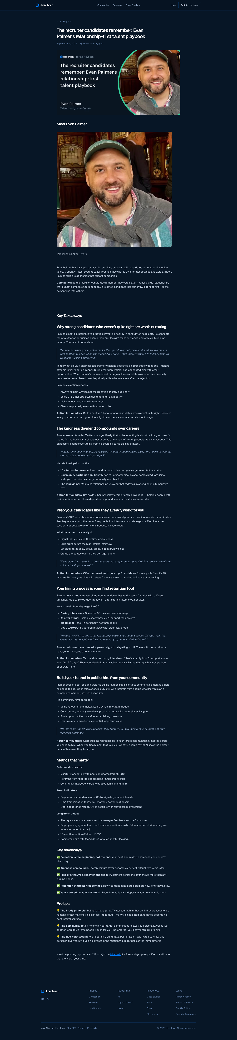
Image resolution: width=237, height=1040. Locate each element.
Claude (81, 1028)
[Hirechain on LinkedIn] (42, 998)
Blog (149, 1008)
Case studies (153, 996)
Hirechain (115, 954)
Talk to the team (189, 5)
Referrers (117, 5)
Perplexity (92, 1028)
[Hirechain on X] (47, 998)
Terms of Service (184, 1002)
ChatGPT (71, 1028)
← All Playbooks (65, 21)
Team (150, 1002)
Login (173, 5)
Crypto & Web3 (126, 1002)
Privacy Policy (183, 996)
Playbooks (152, 1014)
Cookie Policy (183, 1008)
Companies (103, 5)
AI (119, 996)
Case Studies (133, 5)
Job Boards (95, 1008)
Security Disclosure (186, 1014)
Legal (120, 1008)
